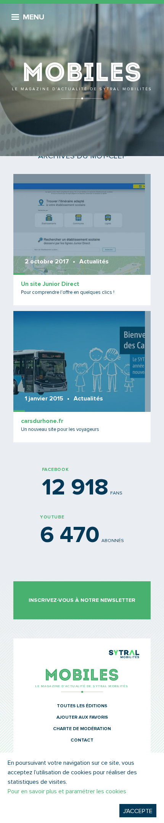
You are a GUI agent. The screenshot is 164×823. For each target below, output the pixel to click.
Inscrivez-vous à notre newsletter (82, 600)
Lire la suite (82, 239)
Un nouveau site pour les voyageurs (60, 429)
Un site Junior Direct (50, 284)
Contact (82, 740)
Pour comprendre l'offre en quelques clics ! (67, 292)
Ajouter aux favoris (82, 717)
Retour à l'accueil (82, 53)
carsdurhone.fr (42, 421)
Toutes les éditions (82, 706)
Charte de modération (82, 729)
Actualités (94, 261)
